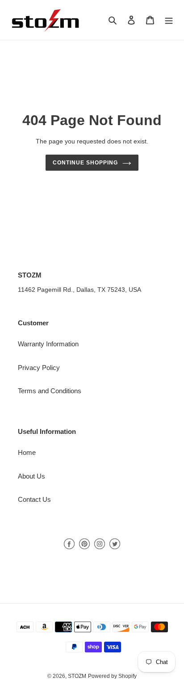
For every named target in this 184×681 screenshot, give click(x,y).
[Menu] (168, 19)
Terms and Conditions (49, 391)
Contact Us (34, 499)
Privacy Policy (39, 367)
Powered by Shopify (112, 676)
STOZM (77, 676)
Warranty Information (48, 344)
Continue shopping (85, 163)
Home (27, 452)
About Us (31, 476)
